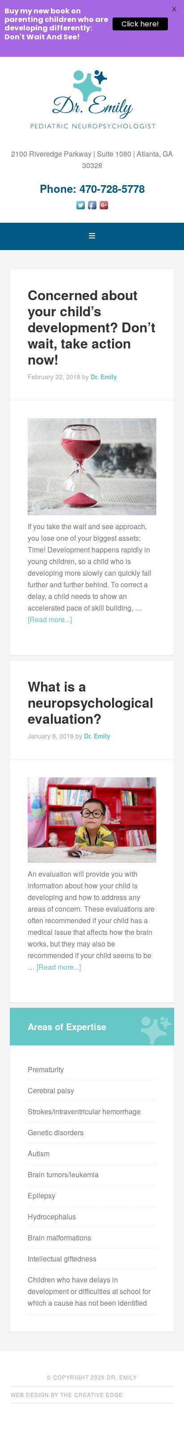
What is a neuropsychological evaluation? (90, 702)
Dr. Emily (92, 99)
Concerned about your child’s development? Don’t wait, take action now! (91, 327)
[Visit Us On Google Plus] (103, 208)
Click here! (140, 24)
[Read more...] (50, 619)
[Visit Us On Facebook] (92, 208)
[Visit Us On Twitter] (80, 208)
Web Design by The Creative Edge (67, 1394)
